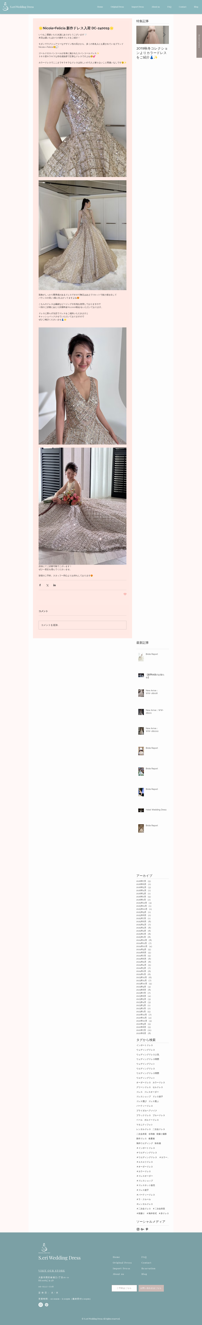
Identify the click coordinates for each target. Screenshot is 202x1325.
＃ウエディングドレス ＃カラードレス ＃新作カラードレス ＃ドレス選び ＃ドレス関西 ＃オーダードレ (152, 1157)
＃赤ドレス (164, 1213)
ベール (139, 1120)
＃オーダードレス (144, 1166)
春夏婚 (151, 1138)
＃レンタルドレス (144, 1204)
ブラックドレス (143, 1115)
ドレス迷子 (158, 1096)
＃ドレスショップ (144, 1180)
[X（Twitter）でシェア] (47, 585)
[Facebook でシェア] (40, 585)
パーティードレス (144, 1106)
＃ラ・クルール (143, 1199)
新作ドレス (141, 1138)
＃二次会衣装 (159, 1208)
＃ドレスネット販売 (145, 1185)
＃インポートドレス (145, 1148)
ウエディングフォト (145, 1078)
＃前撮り (140, 1213)
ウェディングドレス (145, 1050)
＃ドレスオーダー (144, 1176)
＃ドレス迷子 (142, 1190)
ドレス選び (141, 1101)
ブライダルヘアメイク (146, 1110)
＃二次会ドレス (143, 1208)
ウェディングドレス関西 (147, 1059)
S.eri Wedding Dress (22, 7)
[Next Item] (164, 35)
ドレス (139, 1092)
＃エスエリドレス (144, 1162)
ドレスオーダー (151, 1092)
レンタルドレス (143, 1129)
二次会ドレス (159, 1129)
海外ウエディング (144, 1143)
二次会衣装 (141, 1134)
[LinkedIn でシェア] (54, 585)
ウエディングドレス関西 (147, 1073)
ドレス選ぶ (153, 1101)
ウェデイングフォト (145, 1064)
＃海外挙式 (151, 1213)
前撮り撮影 (161, 1134)
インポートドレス (144, 1045)
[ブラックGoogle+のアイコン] (142, 1229)
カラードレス (159, 1082)
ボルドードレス (151, 1120)
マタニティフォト (144, 1124)
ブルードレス (159, 1115)
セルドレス (158, 1087)
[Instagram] (40, 1305)
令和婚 (151, 1134)
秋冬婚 (158, 1143)
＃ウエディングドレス (146, 1152)
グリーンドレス (143, 1087)
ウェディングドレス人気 (147, 1054)
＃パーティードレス (145, 1195)
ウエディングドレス (145, 1068)
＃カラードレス (143, 1171)
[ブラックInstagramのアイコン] (138, 1229)
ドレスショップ (143, 1096)
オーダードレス (143, 1082)
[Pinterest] (46, 1305)
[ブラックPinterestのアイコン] (147, 1229)
